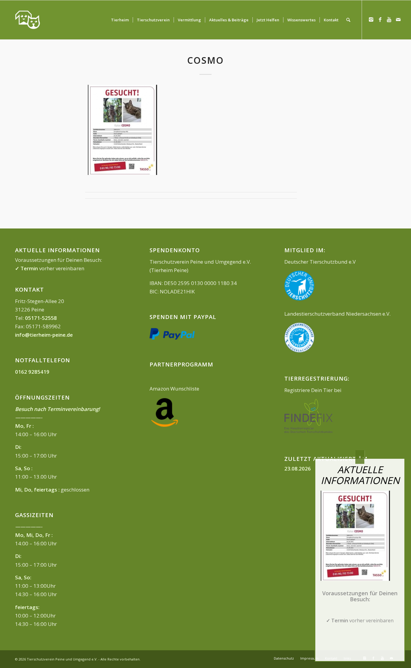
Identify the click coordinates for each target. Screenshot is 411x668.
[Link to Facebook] (380, 19)
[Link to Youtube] (389, 19)
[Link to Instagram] (371, 19)
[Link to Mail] (398, 19)
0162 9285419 (32, 371)
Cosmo (205, 60)
